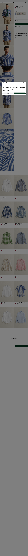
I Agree (20, 93)
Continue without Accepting (22, 82)
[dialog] (14, 88)
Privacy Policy (4, 90)
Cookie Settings (8, 93)
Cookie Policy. (8, 90)
